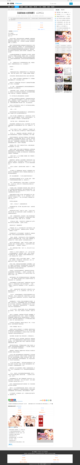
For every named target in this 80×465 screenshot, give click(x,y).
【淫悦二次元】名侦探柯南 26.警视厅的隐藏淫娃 (63, 20)
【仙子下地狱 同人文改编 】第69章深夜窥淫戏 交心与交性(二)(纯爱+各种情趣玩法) (63, 18)
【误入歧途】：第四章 (12, 438)
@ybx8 (42, 15)
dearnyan (57, 52)
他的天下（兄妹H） (42, 414)
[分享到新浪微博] (45, 400)
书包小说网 (19, 27)
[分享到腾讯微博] (47, 400)
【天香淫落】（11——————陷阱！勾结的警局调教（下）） (63, 14)
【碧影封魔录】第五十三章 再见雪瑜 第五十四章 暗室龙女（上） (39, 403)
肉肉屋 (48, 6)
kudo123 (63, 48)
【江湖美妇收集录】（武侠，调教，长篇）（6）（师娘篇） (63, 22)
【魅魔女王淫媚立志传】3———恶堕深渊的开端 (63, 16)
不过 (69, 48)
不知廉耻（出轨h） (56, 459)
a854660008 (15, 31)
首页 (9, 6)
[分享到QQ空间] (43, 400)
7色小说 (41, 22)
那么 (58, 50)
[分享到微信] (49, 400)
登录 (68, 0)
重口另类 (35, 6)
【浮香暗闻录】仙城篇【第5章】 (14, 434)
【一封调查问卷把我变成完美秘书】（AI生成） (17, 431)
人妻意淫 (21, 6)
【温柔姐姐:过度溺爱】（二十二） (21, 9)
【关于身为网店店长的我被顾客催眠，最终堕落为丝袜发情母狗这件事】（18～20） (63, 28)
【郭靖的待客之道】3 (12, 440)
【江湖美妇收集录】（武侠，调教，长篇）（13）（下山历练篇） (63, 24)
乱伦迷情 (26, 6)
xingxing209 (69, 50)
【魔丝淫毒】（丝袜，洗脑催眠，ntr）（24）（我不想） (63, 12)
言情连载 (44, 6)
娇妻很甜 (41, 27)
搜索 (71, 3)
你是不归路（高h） (19, 414)
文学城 (12, 6)
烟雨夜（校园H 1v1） (41, 29)
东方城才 (63, 50)
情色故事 (52, 6)
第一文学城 (18, 15)
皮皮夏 (58, 45)
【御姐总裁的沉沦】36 (13, 435)
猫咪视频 (19, 22)
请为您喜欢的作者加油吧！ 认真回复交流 (58, 47)
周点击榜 (57, 9)
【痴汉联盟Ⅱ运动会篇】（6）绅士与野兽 (16, 437)
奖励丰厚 (69, 45)
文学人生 (16, 6)
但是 (58, 48)
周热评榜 (62, 9)
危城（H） (19, 29)
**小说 (40, 6)
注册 (71, 0)
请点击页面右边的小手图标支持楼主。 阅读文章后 (63, 47)
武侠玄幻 (30, 6)
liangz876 (63, 52)
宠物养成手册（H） (42, 412)
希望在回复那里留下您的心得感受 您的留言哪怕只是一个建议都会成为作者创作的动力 (69, 47)
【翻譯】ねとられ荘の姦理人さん (62, 26)
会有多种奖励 (63, 45)
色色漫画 (19, 410)
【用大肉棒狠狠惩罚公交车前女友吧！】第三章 (19, 403)
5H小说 (42, 410)
